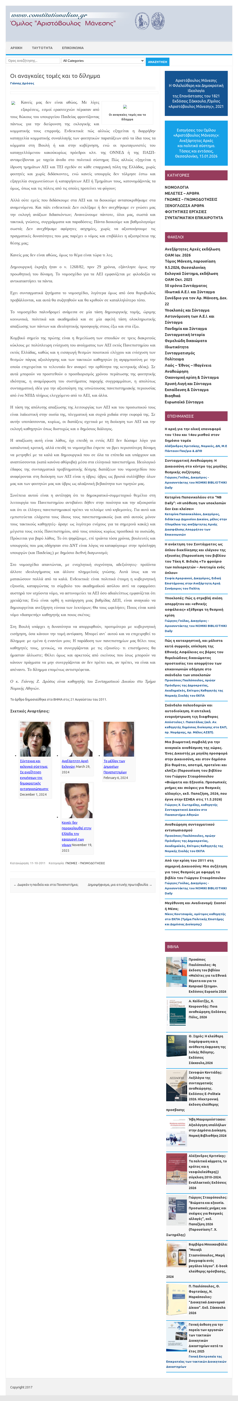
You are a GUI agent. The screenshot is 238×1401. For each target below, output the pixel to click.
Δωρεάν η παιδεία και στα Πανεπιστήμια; (45, 885)
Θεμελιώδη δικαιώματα (186, 341)
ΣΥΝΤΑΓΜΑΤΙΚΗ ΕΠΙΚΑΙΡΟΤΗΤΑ (194, 218)
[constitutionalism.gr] (91, 34)
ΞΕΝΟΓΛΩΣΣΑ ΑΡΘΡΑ (184, 206)
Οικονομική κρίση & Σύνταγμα (192, 377)
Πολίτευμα (174, 359)
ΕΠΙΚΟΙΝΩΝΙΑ (73, 48)
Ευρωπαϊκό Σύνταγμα (184, 402)
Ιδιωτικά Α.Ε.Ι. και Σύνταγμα (190, 292)
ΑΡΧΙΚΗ (16, 48)
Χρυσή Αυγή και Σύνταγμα (188, 384)
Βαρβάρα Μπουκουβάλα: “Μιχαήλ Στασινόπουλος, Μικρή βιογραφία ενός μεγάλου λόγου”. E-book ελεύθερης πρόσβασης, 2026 (197, 1260)
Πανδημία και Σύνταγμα (186, 328)
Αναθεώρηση (176, 371)
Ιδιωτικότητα (176, 347)
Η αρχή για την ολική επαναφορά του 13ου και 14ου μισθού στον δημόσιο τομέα (193, 434)
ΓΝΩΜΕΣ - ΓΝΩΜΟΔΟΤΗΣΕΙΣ (85, 863)
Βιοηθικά (172, 396)
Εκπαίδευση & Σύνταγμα (186, 390)
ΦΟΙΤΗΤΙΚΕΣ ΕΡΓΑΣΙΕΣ (186, 212)
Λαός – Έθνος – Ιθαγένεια (188, 365)
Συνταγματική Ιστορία (185, 335)
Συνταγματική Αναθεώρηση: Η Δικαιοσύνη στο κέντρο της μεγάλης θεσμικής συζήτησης (196, 466)
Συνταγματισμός (180, 353)
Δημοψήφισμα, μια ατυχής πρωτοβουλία (120, 885)
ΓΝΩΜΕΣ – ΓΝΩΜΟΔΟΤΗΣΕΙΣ (191, 199)
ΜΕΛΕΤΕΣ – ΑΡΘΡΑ (182, 193)
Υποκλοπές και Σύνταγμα (187, 310)
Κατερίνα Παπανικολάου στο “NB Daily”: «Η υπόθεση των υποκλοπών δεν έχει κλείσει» (195, 503)
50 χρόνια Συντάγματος (186, 285)
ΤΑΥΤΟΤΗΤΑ (42, 48)
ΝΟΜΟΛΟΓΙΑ (177, 187)
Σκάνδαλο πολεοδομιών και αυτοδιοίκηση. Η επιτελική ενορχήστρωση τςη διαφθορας (191, 711)
